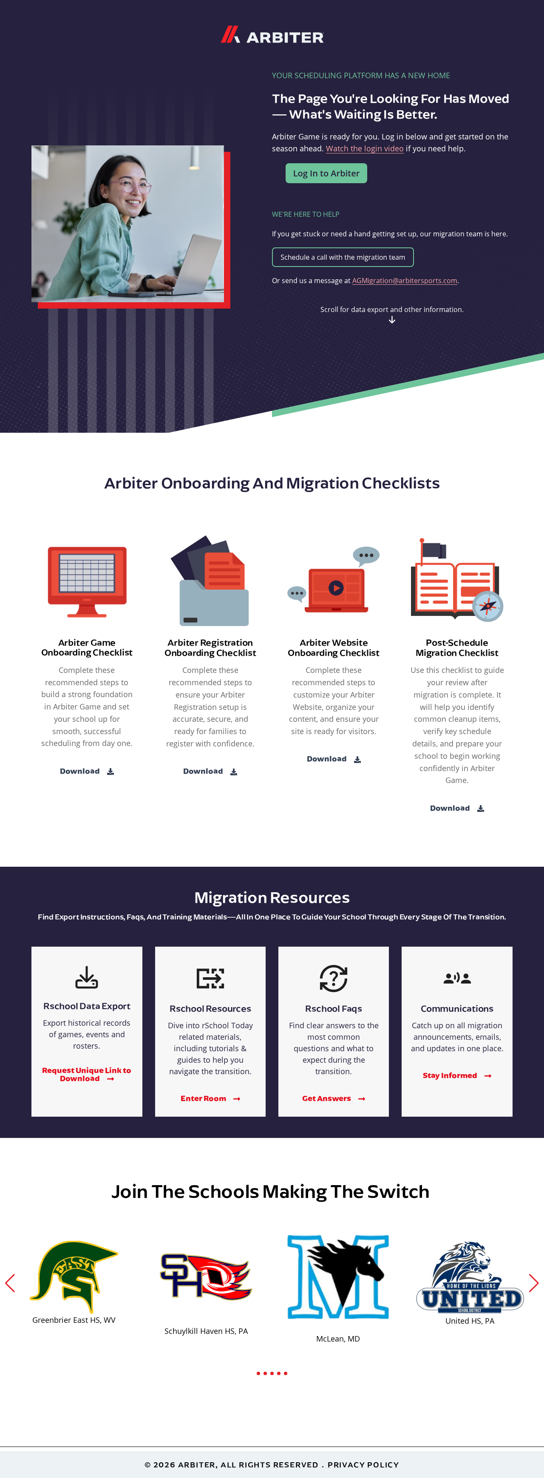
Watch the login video (365, 148)
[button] (10, 1283)
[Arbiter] (272, 33)
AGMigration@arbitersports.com (404, 280)
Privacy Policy (364, 1464)
